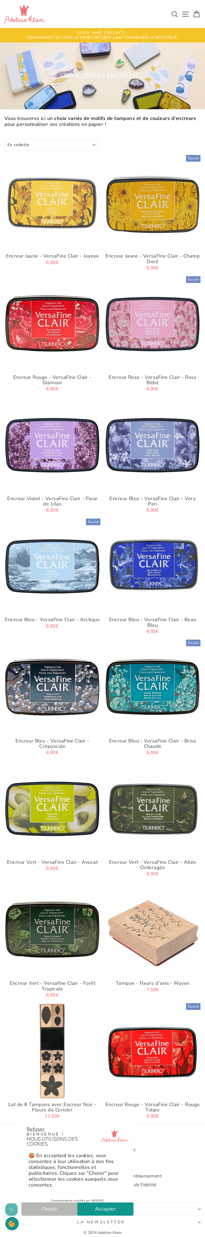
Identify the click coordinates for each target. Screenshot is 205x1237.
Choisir (49, 1208)
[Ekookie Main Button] (12, 1223)
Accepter (105, 1208)
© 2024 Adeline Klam (103, 1232)
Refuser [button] (36, 1129)
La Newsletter (101, 1222)
